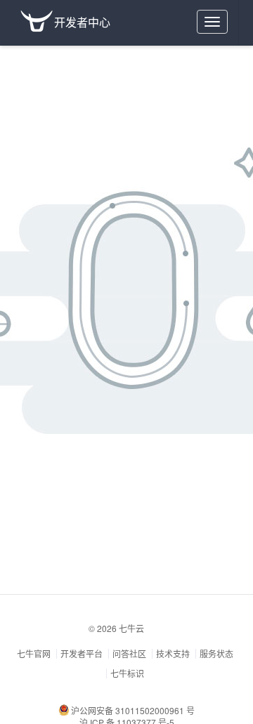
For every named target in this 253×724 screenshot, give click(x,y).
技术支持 (173, 653)
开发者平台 (81, 653)
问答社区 (129, 653)
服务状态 (216, 653)
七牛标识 (127, 673)
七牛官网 (34, 653)
